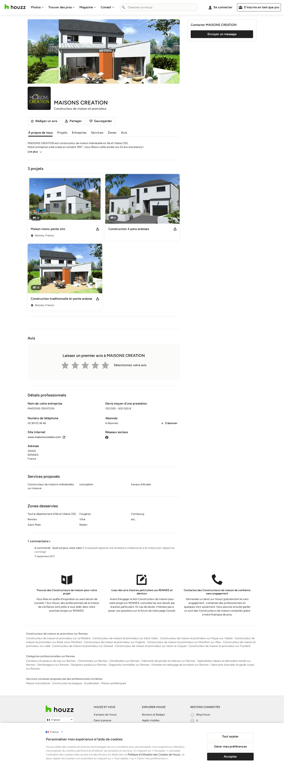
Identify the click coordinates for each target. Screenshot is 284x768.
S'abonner (171, 423)
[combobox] (159, 7)
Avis (124, 132)
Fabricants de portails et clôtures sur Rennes (168, 661)
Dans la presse (102, 720)
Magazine (86, 7)
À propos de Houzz (105, 714)
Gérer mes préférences (230, 746)
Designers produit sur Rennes (89, 664)
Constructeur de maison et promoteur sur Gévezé (82, 646)
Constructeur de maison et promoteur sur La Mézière (58, 638)
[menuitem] (37, 7)
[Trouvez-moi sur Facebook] (106, 437)
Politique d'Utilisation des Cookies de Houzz (154, 754)
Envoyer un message (221, 34)
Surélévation (91, 683)
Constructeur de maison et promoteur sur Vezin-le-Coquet (151, 646)
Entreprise (79, 132)
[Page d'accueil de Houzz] (59, 709)
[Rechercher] (123, 7)
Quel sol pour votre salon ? (68, 548)
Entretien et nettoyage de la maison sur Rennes (180, 664)
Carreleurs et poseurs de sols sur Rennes (51, 661)
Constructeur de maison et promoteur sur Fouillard (219, 646)
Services (97, 132)
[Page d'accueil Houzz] (15, 6)
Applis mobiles (151, 720)
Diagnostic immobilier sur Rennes (129, 664)
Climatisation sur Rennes (124, 661)
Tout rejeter (230, 736)
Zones (112, 132)
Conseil (106, 7)
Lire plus (33, 151)
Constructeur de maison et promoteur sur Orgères (114, 642)
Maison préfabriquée (113, 683)
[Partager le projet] (97, 229)
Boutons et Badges (153, 714)
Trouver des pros (60, 7)
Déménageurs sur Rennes (53, 664)
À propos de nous (40, 132)
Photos (36, 7)
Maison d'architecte (38, 683)
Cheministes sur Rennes (92, 661)
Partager (76, 121)
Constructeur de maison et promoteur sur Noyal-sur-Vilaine (196, 638)
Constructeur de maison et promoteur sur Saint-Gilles (125, 638)
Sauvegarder (103, 121)
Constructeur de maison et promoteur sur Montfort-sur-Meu (184, 642)
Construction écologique (67, 683)
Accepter (230, 756)
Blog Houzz (203, 714)
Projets (62, 132)
